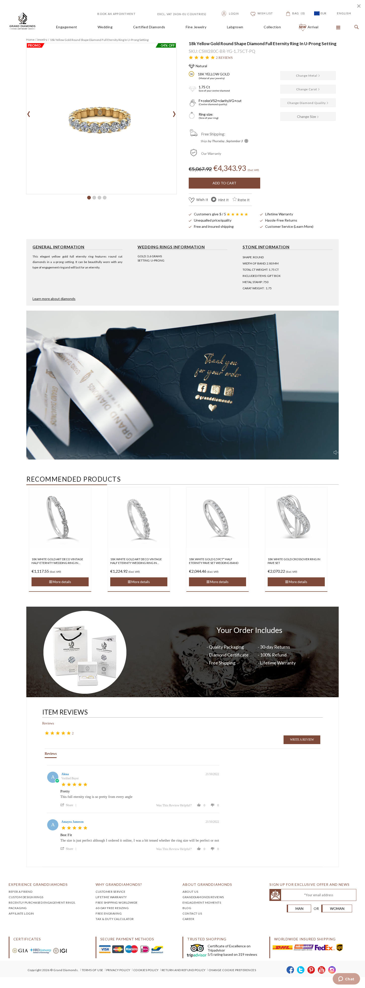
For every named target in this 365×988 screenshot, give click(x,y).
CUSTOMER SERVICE (110, 891)
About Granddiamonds (207, 884)
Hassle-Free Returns (281, 220)
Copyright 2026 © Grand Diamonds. (53, 970)
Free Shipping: (213, 134)
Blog (186, 908)
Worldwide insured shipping (305, 939)
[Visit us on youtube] (322, 970)
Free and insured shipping (214, 226)
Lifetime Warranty (279, 214)
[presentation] (28, 112)
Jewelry (42, 39)
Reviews (48, 723)
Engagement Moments (201, 902)
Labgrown (235, 27)
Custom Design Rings (26, 897)
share (69, 805)
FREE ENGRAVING (109, 913)
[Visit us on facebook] (290, 970)
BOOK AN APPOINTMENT (116, 13)
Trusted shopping (206, 939)
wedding (105, 27)
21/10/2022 (212, 774)
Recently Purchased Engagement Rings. (42, 902)
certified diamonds (149, 27)
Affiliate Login (21, 913)
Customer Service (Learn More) (289, 226)
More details (61, 582)
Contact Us (192, 913)
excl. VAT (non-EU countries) (176, 13)
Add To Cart (224, 183)
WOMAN (337, 908)
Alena (65, 774)
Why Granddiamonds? (119, 884)
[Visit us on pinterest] (311, 970)
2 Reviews (224, 58)
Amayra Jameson (72, 821)
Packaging (18, 908)
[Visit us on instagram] (332, 970)
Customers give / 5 (210, 214)
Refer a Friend (20, 891)
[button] (89, 197)
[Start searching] (355, 27)
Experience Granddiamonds (38, 884)
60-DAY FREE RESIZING (112, 908)
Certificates (27, 939)
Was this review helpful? (174, 805)
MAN (299, 908)
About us (190, 891)
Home (30, 39)
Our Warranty (211, 154)
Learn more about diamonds (54, 298)
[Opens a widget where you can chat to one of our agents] (346, 979)
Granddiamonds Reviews (203, 897)
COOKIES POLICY (146, 970)
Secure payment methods (127, 939)
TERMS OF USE (92, 970)
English (344, 13)
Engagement (66, 27)
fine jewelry (196, 27)
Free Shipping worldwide (117, 902)
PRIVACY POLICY (118, 970)
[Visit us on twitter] (301, 970)
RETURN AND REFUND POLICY (184, 970)
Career (188, 919)
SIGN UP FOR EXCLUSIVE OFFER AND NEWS (309, 884)
